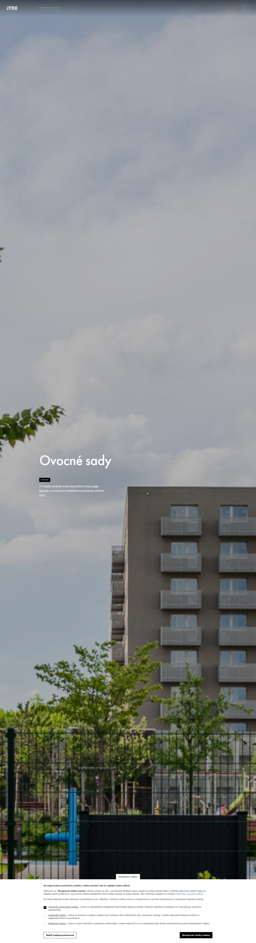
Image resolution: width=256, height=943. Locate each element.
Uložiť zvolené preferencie (60, 935)
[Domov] (13, 8)
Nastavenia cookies (128, 876)
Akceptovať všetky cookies (196, 935)
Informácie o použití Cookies (189, 893)
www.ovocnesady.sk (50, 8)
